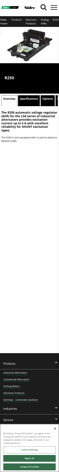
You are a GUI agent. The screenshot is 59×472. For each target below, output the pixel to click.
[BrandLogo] (10, 8)
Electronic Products (14, 393)
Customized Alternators (16, 379)
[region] (29, 448)
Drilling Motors (11, 386)
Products (17, 19)
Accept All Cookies (29, 466)
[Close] (55, 428)
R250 (56, 19)
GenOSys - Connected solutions (20, 399)
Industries (10, 409)
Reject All (29, 458)
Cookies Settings (29, 449)
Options (47, 99)
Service (8, 420)
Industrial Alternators (15, 372)
